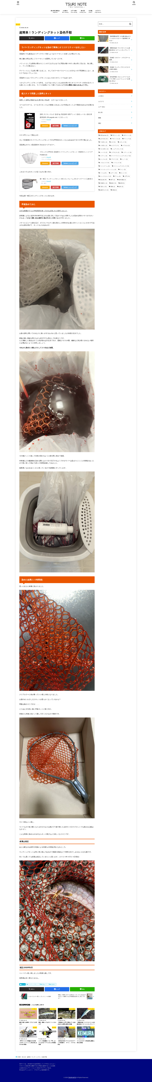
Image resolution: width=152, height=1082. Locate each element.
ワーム (118, 176)
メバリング (117, 162)
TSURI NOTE (72, 1077)
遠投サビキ (104, 190)
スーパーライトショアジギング (121, 156)
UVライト (127, 135)
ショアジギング (117, 149)
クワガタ (126, 145)
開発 (99, 118)
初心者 (103, 179)
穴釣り (103, 186)
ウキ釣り (103, 142)
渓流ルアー (45, 984)
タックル (103, 159)
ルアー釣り (101, 107)
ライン (123, 169)
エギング (122, 142)
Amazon (45, 126)
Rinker (48, 119)
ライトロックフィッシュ (108, 169)
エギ (113, 142)
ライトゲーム (105, 166)
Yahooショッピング (70, 126)
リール (103, 173)
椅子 (113, 179)
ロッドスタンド (105, 176)
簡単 (113, 186)
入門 (127, 176)
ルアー (114, 173)
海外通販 (122, 179)
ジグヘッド (127, 152)
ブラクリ (114, 159)
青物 (114, 190)
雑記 (99, 123)
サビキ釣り (104, 149)
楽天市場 (56, 126)
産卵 (122, 183)
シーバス (103, 152)
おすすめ (104, 138)
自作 (121, 186)
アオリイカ (116, 138)
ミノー (125, 159)
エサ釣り (101, 96)
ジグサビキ (115, 152)
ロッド (124, 173)
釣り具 (18, 24)
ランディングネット (33, 984)
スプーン (103, 156)
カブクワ (101, 101)
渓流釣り (53, 984)
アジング (127, 138)
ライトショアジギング (121, 166)
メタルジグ (104, 162)
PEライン (116, 135)
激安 (113, 183)
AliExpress (104, 135)
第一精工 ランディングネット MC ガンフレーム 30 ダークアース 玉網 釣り (66, 179)
